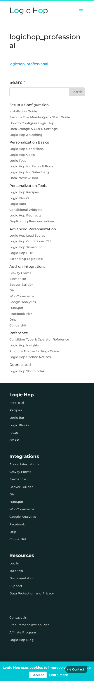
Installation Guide (23, 111)
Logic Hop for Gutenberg (29, 172)
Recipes (15, 410)
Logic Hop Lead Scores (27, 236)
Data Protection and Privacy (31, 593)
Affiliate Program (22, 632)
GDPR (14, 440)
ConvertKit (17, 325)
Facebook (17, 524)
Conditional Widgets (25, 210)
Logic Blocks (19, 198)
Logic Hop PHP (21, 253)
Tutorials (16, 571)
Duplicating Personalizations (32, 221)
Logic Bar (16, 418)
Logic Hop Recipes (24, 192)
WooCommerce (21, 296)
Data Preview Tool (23, 178)
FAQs (13, 433)
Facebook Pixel (21, 314)
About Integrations (24, 464)
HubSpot (16, 308)
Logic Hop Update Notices (30, 357)
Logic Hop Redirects (25, 215)
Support (15, 586)
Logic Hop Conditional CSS (30, 241)
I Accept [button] (37, 675)
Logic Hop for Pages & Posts (31, 166)
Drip (12, 319)
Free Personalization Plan (29, 625)
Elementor (17, 279)
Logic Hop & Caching (25, 135)
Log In (14, 563)
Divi (12, 290)
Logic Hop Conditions (26, 149)
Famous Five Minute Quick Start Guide (39, 117)
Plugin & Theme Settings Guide (34, 351)
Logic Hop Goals (22, 155)
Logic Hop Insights (24, 345)
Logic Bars (17, 204)
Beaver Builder (21, 285)
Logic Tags (17, 161)
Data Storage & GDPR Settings (33, 129)
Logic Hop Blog (21, 640)
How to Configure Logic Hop (31, 123)
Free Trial (16, 403)
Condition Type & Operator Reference (39, 339)
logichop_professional (28, 64)
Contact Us (18, 617)
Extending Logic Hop (26, 259)
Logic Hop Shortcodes (26, 371)
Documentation (22, 578)
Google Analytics (22, 302)
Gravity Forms (20, 273)
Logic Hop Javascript (25, 247)
